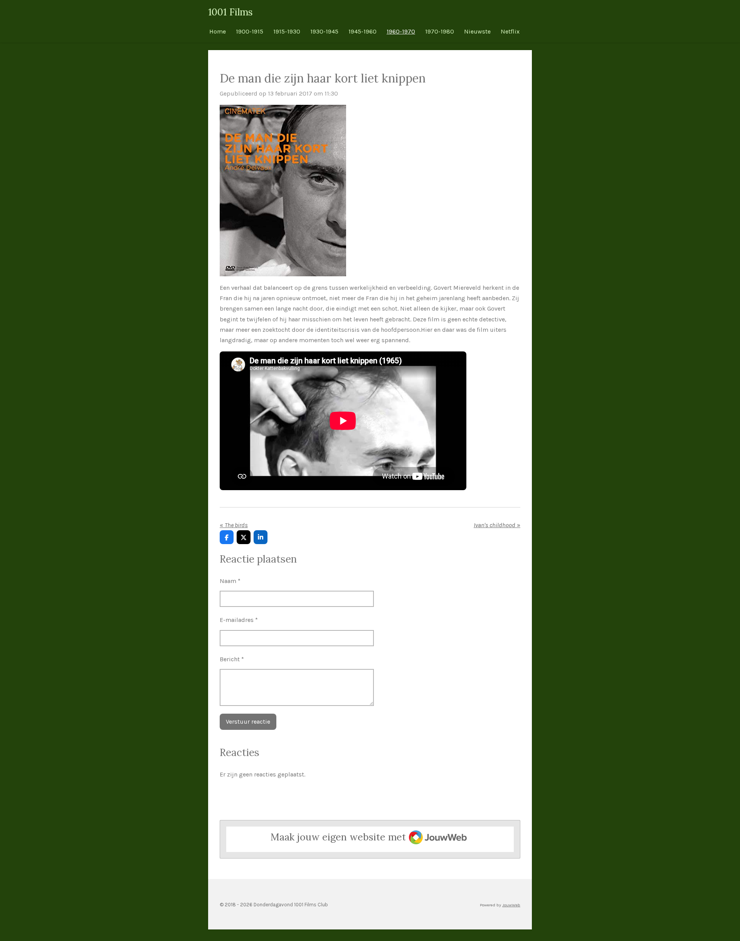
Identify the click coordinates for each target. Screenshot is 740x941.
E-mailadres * (239, 619)
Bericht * (232, 659)
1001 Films (230, 12)
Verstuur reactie (248, 721)
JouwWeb (511, 904)
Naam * (230, 581)
